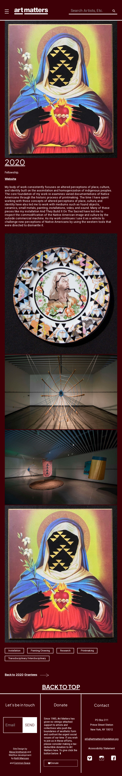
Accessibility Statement (101, 748)
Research (65, 650)
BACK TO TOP (61, 686)
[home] (31, 10)
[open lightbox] (61, 293)
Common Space (22, 763)
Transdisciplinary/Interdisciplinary (27, 658)
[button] (6, 9)
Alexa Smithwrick (18, 752)
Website (10, 179)
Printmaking (87, 650)
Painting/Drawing (40, 650)
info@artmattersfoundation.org (102, 739)
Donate (54, 763)
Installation (14, 650)
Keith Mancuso (21, 758)
